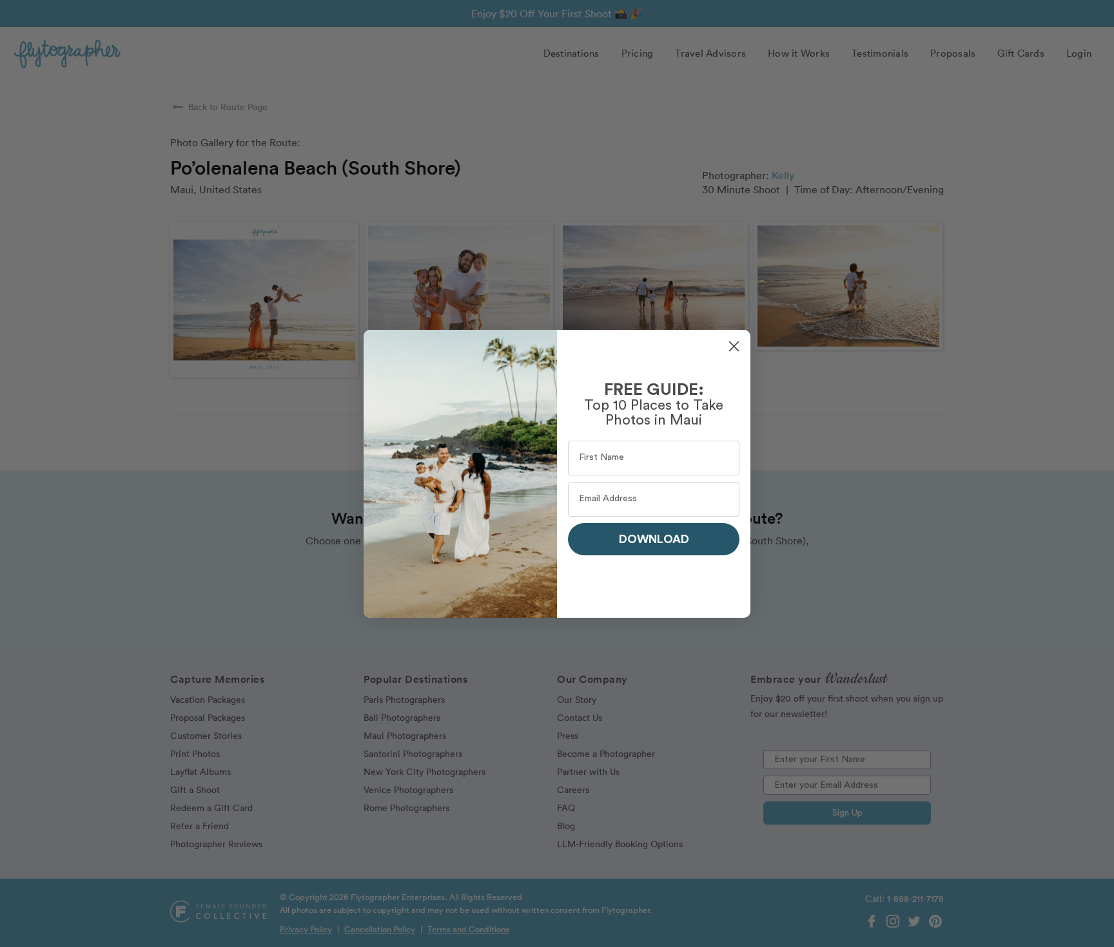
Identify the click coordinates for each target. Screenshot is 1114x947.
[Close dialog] (734, 346)
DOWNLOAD (654, 539)
